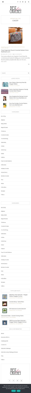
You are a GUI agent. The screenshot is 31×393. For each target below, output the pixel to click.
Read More (3, 61)
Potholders (3, 187)
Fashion (11, 85)
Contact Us (3, 344)
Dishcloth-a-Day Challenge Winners (9, 352)
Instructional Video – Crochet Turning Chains (12, 315)
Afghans (11, 92)
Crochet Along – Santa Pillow (16, 301)
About (2, 333)
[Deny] (29, 388)
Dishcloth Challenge (6, 348)
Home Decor (4, 172)
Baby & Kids (4, 123)
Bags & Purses (4, 127)
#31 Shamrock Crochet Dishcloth (17, 308)
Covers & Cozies (5, 134)
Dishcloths (12, 106)
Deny (18, 390)
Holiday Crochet (5, 168)
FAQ (2, 355)
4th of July (3, 116)
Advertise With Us (5, 337)
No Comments (18, 54)
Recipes (3, 191)
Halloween (3, 164)
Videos (2, 194)
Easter (2, 153)
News (2, 183)
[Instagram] (20, 2)
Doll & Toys (3, 149)
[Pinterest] (23, 2)
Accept (13, 390)
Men (2, 179)
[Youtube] (25, 2)
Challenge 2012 (4, 340)
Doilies (2, 146)
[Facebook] (18, 2)
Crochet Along (4, 138)
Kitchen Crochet (5, 176)
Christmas (3, 131)
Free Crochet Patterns (6, 161)
